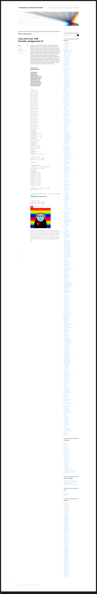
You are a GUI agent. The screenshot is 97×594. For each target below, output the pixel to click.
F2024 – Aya (66, 447)
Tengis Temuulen (67, 389)
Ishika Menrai (66, 185)
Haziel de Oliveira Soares (68, 170)
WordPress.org (66, 495)
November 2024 (66, 519)
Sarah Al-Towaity (67, 346)
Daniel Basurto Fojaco (68, 120)
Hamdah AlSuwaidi (67, 163)
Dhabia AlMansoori (67, 133)
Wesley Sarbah (66, 408)
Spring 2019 (66, 464)
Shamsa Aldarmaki (67, 360)
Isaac (65, 183)
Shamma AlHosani (67, 357)
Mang (65, 480)
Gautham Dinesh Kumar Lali (68, 153)
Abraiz (65, 53)
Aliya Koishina (66, 81)
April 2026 (66, 503)
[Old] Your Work (67, 473)
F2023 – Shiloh (66, 446)
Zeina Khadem (66, 427)
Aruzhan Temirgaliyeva (68, 97)
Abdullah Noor (66, 51)
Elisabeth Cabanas (67, 137)
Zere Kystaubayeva (67, 428)
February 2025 (66, 516)
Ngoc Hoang (66, 296)
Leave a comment (21, 53)
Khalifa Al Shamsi (67, 218)
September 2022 (66, 543)
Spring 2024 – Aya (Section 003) (69, 472)
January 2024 (66, 528)
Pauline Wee (66, 308)
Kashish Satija (66, 213)
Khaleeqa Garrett (67, 217)
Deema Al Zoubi (66, 130)
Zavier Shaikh (66, 424)
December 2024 (66, 518)
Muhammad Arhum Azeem (68, 283)
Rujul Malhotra (66, 330)
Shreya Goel (66, 365)
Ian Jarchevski (66, 178)
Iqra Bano (66, 182)
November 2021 (66, 551)
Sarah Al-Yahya (66, 347)
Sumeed (65, 378)
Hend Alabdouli (66, 171)
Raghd (65, 315)
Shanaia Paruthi (67, 362)
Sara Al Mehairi (67, 343)
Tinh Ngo (65, 396)
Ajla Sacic (66, 71)
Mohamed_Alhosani (67, 275)
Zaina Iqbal (66, 423)
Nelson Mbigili (66, 295)
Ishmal (65, 186)
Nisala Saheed (66, 300)
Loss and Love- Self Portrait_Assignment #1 (30, 39)
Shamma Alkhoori (67, 359)
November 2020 (66, 562)
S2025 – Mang (66, 460)
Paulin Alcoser (66, 307)
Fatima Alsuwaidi (67, 149)
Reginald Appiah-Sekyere (68, 324)
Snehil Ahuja (66, 372)
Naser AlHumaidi (67, 292)
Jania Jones (66, 196)
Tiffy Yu (65, 393)
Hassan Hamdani (66, 168)
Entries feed (66, 493)
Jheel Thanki (66, 200)
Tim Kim (65, 394)
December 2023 (66, 529)
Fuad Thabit (66, 152)
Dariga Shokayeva (67, 122)
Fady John (66, 145)
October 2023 (66, 531)
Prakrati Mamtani (67, 313)
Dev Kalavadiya (66, 132)
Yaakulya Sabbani (67, 410)
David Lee (66, 129)
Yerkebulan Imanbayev (68, 412)
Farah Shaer (66, 146)
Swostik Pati (66, 381)
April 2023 (66, 535)
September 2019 (66, 565)
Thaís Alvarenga (67, 390)
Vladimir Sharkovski (67, 406)
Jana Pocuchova (66, 195)
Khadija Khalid (66, 216)
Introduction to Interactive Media (30, 7)
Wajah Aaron (66, 407)
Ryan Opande (66, 332)
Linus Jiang (66, 229)
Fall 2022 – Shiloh (67, 456)
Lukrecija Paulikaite (68, 233)
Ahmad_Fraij (66, 64)
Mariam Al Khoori (67, 243)
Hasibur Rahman (66, 167)
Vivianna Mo (66, 405)
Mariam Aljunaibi (67, 245)
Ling (65, 227)
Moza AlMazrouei (67, 281)
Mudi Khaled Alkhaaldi (68, 282)
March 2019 (66, 568)
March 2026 (66, 504)
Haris (65, 165)
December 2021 (66, 550)
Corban (65, 118)
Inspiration (66, 458)
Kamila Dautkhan (67, 212)
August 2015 (66, 576)
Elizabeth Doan (66, 138)
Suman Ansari (66, 377)
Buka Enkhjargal (67, 114)
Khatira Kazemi (66, 219)
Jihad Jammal (66, 203)
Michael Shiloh (66, 267)
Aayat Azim (66, 48)
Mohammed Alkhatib (67, 276)
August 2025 (66, 512)
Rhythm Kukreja (66, 326)
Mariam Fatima (66, 248)
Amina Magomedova (67, 86)
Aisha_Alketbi (66, 69)
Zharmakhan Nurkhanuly (68, 430)
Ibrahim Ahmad (66, 180)
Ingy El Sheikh (66, 181)
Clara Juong (66, 116)
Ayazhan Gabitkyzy (67, 102)
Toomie (65, 397)
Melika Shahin (66, 264)
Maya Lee (65, 259)
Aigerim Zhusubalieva (68, 68)
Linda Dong (66, 226)
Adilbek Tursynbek (67, 55)
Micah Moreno (66, 266)
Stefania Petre (66, 375)
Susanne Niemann (67, 379)
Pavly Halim (66, 309)
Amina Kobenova (66, 85)
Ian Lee (65, 179)
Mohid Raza (66, 277)
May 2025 (65, 513)
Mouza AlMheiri (66, 280)
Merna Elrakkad (66, 265)
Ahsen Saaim (66, 66)
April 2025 (66, 514)
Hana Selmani (66, 164)
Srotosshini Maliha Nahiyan (69, 373)
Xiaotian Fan (66, 409)
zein (65, 426)
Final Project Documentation (72, 481)
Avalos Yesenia (66, 100)
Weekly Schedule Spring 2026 (59, 7)
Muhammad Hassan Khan (68, 284)
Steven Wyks (66, 376)
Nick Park (66, 298)
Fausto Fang (66, 151)
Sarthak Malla (66, 348)
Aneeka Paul (66, 90)
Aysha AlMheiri (66, 104)
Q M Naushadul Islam (67, 314)
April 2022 (66, 546)
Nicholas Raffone (67, 297)
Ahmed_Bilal (66, 65)
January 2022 (66, 549)
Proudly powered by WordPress (36, 584)
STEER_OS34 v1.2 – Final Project (72, 482)
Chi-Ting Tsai (66, 115)
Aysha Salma (66, 106)
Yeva (65, 413)
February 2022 (66, 548)
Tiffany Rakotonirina (68, 392)
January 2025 (66, 517)
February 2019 (66, 569)
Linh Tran (66, 228)
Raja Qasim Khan (67, 316)
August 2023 (66, 533)
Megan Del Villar (67, 263)
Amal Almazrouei (67, 83)
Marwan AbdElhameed (67, 250)
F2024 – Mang (66, 448)
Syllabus (50, 7)
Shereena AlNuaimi (67, 363)
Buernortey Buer (67, 113)
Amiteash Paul (66, 87)
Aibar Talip (66, 67)
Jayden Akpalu (66, 199)
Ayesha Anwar (66, 103)
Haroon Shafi (66, 166)
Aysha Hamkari (66, 105)
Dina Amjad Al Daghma (68, 136)
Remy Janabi (66, 325)
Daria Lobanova (66, 121)
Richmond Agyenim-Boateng (68, 327)
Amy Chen (65, 89)
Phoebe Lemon (66, 310)
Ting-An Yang (66, 395)
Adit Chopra (66, 57)
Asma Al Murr (66, 98)
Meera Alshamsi (66, 262)
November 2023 (66, 530)
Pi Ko (65, 311)
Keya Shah (66, 215)
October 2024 (66, 520)
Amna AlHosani (66, 88)
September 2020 (66, 564)
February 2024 (66, 527)
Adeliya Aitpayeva (67, 54)
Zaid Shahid (66, 422)
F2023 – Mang (66, 445)
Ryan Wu (65, 333)
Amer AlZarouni (66, 84)
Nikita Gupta (66, 299)
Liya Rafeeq (66, 230)
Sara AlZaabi (66, 345)
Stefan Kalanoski (67, 374)
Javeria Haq (66, 198)
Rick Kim (65, 328)
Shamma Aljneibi (67, 358)
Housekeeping (66, 457)
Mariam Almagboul (67, 246)
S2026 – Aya (69, 7)
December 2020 (66, 561)
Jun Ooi (65, 211)
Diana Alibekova (67, 134)
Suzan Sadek (66, 380)
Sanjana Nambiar (67, 340)
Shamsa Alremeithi (67, 361)
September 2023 (66, 532)
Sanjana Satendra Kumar (68, 341)
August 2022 (66, 544)
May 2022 (65, 545)
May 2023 (65, 534)
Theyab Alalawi (66, 391)
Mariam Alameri (66, 244)
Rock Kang (66, 329)
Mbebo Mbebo (66, 260)
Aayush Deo (66, 49)
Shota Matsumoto (67, 364)
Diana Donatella (67, 135)
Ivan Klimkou (66, 187)
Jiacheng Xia (66, 202)
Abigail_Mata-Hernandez (68, 52)
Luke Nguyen (66, 232)
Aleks (65, 73)
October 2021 (66, 552)
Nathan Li (66, 293)
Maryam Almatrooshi (67, 251)
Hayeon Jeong (66, 169)
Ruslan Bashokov (67, 331)
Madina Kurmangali (67, 235)
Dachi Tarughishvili (67, 119)
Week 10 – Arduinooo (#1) (71, 480)
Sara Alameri (66, 344)
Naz (65, 294)
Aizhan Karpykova (67, 70)
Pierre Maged (66, 312)
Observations (66, 459)
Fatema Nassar (66, 148)
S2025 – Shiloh (66, 461)
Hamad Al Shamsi (67, 162)
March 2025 (66, 515)
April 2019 (66, 567)
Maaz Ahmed (66, 234)
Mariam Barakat (66, 247)
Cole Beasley (66, 117)
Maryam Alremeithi (67, 252)
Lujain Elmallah (67, 231)
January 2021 (66, 560)
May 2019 (65, 566)
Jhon (65, 201)
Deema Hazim (66, 131)
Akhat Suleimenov (67, 72)
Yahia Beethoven (67, 411)
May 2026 (65, 502)
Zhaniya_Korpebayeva (67, 429)
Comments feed (66, 494)
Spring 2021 (66, 465)
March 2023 (66, 536)
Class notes (66, 443)
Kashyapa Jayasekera (67, 214)
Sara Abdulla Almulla (68, 342)
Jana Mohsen (66, 194)
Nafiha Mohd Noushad (67, 291)
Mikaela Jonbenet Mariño (68, 268)
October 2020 (66, 563)
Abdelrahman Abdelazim (68, 50)
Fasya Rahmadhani (67, 147)
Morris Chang (66, 279)
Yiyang (65, 414)
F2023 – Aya (66, 444)
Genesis (65, 154)
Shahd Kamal (66, 349)
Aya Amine (66, 101)
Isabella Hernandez (67, 184)
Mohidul (65, 278)
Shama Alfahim (66, 356)
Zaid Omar (66, 421)
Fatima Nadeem (66, 150)
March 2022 (66, 547)
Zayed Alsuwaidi (67, 425)
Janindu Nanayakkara (67, 197)
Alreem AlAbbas (66, 82)
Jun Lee (65, 210)
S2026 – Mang (76, 7)
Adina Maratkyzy (67, 56)
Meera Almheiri (66, 261)
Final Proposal (69, 483)
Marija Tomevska (67, 249)
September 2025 (66, 511)
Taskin (65, 388)
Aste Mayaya (66, 99)
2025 (65, 442)
